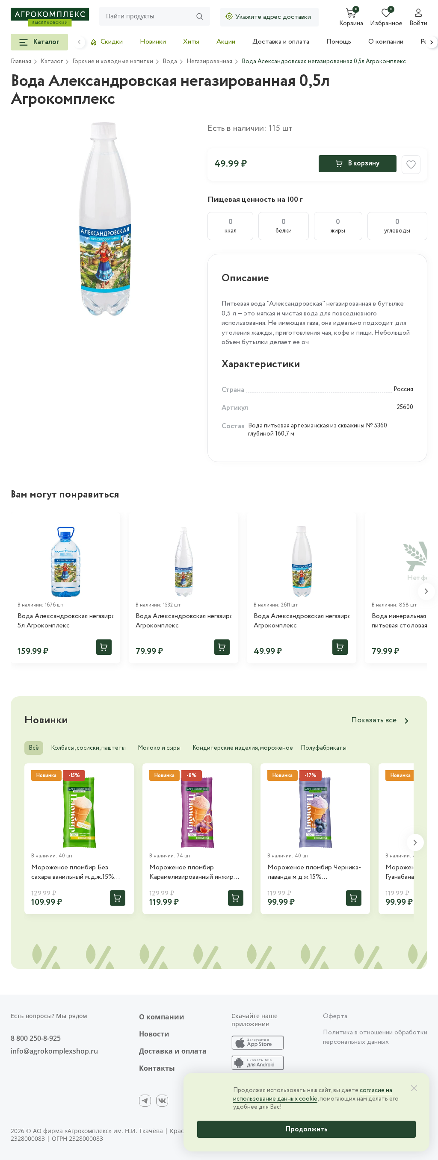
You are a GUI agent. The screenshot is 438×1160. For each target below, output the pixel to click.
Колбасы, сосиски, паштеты (88, 748)
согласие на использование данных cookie (312, 1094)
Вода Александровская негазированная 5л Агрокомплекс (65, 621)
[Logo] (50, 17)
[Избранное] (110, 522)
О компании (385, 42)
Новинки (153, 42)
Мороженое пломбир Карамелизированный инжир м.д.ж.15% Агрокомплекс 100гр (195, 872)
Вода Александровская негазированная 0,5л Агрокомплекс (301, 621)
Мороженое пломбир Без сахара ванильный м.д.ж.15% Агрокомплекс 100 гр (72, 872)
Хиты (191, 42)
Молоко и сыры (159, 748)
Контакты (157, 1068)
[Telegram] (145, 1101)
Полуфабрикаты (323, 748)
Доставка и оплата (280, 42)
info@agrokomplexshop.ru (54, 1051)
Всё (34, 748)
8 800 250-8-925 (36, 1038)
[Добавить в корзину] (104, 647)
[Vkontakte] (162, 1101)
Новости (154, 1034)
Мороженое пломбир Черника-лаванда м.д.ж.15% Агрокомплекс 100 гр (314, 872)
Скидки (112, 42)
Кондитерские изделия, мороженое (242, 748)
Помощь (338, 42)
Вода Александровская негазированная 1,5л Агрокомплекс (183, 621)
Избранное (386, 24)
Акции (225, 42)
